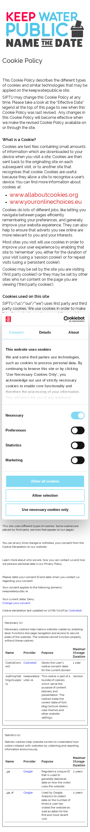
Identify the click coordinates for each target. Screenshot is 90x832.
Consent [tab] (16, 332)
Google (28, 771)
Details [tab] (45, 332)
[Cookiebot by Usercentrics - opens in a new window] (64, 319)
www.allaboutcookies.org (44, 194)
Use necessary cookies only (45, 510)
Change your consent (16, 603)
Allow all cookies (45, 481)
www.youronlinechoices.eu (46, 201)
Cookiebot (75, 610)
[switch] (77, 430)
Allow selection (45, 495)
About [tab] (73, 332)
